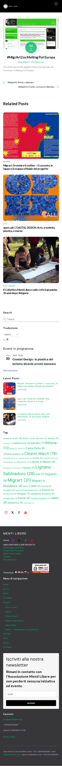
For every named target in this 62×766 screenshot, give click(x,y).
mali (39, 474)
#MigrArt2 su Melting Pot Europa (31, 57)
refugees (23, 493)
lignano (29, 467)
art (18, 438)
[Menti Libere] (10, 7)
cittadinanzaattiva (13, 454)
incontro (48, 458)
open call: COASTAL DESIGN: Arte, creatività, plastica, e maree (33, 400)
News (5, 593)
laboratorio (23, 462)
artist (43, 438)
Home (6, 584)
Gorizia (37, 458)
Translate (7, 647)
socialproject (10, 498)
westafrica (15, 502)
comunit (8, 458)
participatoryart (32, 490)
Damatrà (7, 556)
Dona (5, 638)
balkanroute (21, 443)
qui (14, 67)
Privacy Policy (9, 737)
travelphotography (40, 498)
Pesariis (48, 490)
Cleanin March (40, 453)
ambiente (8, 438)
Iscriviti (31, 703)
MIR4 (35, 486)
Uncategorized (37, 62)
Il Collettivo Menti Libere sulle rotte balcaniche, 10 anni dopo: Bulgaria (33, 415)
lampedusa (8, 468)
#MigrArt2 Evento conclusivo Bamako (36, 87)
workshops (29, 503)
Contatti (6, 634)
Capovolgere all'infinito (13, 547)
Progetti (6, 602)
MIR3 (26, 486)
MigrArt (26, 62)
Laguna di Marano (42, 461)
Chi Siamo (7, 598)
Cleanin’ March (11, 616)
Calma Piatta (35, 448)
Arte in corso (31, 438)
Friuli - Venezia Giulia (23, 458)
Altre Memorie (9, 559)
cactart (21, 449)
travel (24, 498)
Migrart (19, 480)
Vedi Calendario (10, 370)
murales (8, 490)
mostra (46, 486)
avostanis (8, 443)
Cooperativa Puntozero (13, 550)
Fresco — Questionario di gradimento (22, 629)
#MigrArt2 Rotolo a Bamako (20, 82)
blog (13, 448)
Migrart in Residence (14, 621)
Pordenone (9, 494)
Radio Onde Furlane (12, 553)
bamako (38, 443)
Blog (20, 62)
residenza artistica (43, 493)
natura (19, 490)
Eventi (6, 589)
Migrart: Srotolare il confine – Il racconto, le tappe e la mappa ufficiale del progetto (28, 167)
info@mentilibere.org (12, 719)
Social (5, 643)
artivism (53, 438)
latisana (18, 468)
